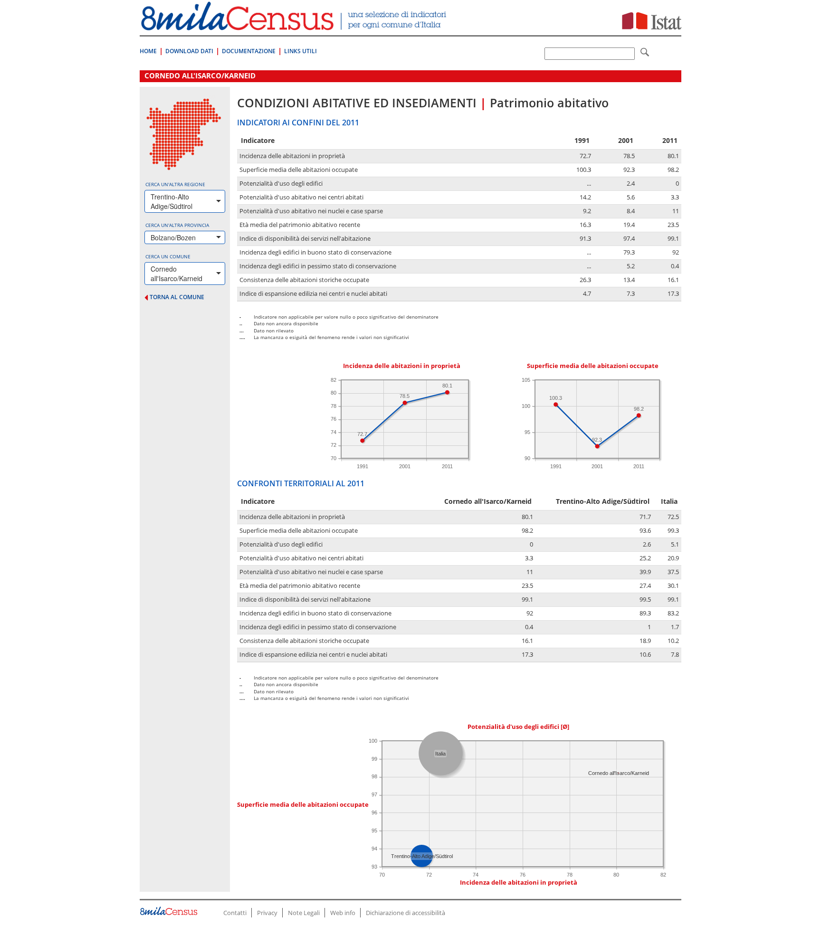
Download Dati (189, 51)
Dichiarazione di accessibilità (405, 912)
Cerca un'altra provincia (177, 225)
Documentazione (249, 51)
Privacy (267, 912)
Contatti (235, 912)
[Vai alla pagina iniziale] (295, 25)
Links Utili (300, 51)
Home (148, 51)
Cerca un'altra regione (175, 184)
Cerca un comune (168, 256)
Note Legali (304, 912)
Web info (342, 912)
